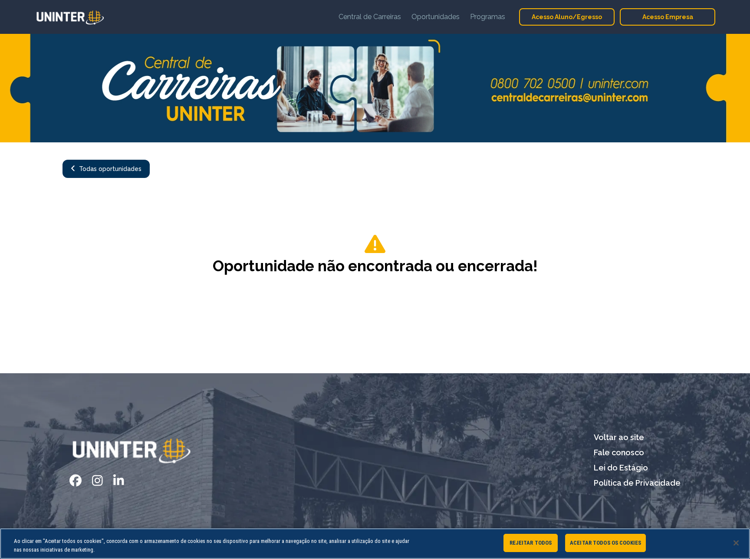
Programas (487, 17)
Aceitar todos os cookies (605, 542)
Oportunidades (435, 17)
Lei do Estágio (621, 467)
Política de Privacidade (637, 482)
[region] (375, 543)
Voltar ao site (619, 437)
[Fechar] (736, 542)
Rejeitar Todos (531, 542)
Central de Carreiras (370, 17)
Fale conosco (619, 452)
